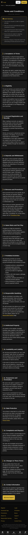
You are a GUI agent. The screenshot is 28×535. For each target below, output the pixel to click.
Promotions (4, 513)
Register (24, 2)
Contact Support (9, 497)
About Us (3, 515)
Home (2, 5)
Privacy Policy (6, 420)
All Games (17, 510)
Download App (5, 510)
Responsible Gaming (8, 315)
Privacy (3, 521)
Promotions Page (15, 215)
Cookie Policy (18, 521)
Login (18, 2)
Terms (16, 518)
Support (16, 515)
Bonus (16, 513)
